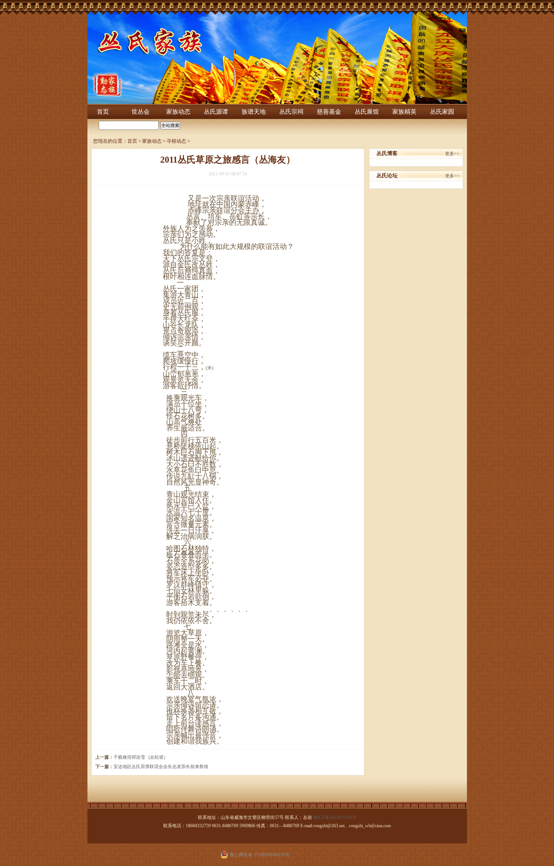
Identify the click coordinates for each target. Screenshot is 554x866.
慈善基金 (329, 111)
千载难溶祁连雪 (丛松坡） (140, 757)
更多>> (452, 153)
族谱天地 (254, 111)
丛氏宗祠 (291, 111)
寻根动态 (176, 141)
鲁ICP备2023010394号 (335, 817)
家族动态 (178, 111)
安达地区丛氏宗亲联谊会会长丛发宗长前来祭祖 (160, 766)
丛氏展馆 (367, 111)
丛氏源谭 (216, 111)
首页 (103, 111)
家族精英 (404, 111)
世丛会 (141, 111)
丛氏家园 (442, 111)
